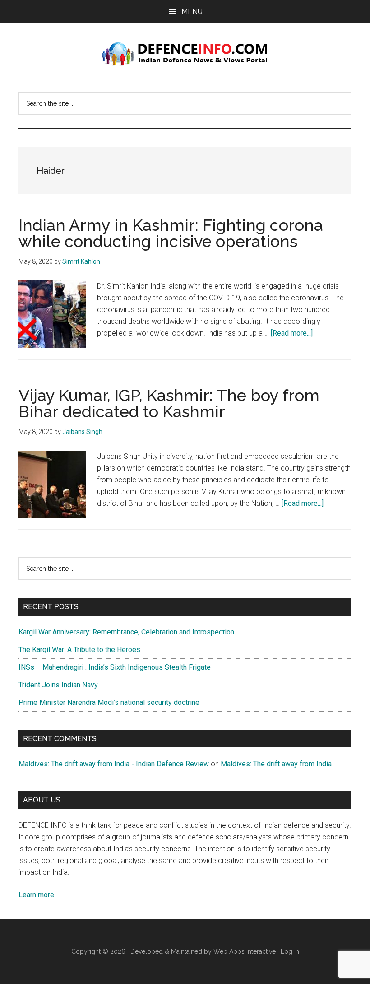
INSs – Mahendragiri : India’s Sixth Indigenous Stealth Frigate (114, 667)
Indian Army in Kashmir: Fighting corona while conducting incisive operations (170, 233)
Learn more (36, 895)
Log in (290, 951)
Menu (192, 11)
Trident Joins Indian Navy (58, 685)
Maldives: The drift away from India (276, 764)
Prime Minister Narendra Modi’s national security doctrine (108, 702)
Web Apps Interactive (244, 951)
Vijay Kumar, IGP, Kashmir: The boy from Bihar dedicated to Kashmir (168, 403)
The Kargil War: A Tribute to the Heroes (79, 649)
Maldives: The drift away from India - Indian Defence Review (113, 764)
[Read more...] (292, 333)
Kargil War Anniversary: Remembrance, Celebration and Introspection (126, 632)
